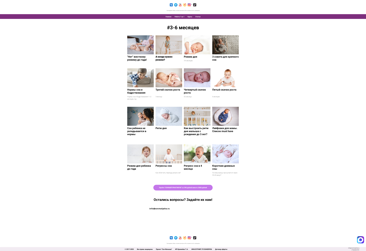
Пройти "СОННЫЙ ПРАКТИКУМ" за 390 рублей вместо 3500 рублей (183, 187)
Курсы (190, 17)
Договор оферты (221, 249)
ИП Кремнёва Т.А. (182, 249)
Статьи (197, 17)
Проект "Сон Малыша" (164, 249)
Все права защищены (145, 249)
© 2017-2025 (129, 249)
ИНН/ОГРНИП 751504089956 (201, 249)
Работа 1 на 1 (180, 17)
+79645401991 (355, 250)
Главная (169, 17)
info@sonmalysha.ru (353, 248)
